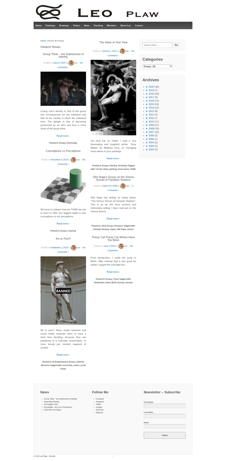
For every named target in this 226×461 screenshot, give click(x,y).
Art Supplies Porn (51, 404)
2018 (151, 93)
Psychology (72, 143)
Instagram (100, 402)
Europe (121, 282)
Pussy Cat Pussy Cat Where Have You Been (113, 239)
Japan (113, 229)
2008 (151, 128)
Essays (62, 143)
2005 (151, 139)
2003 (151, 146)
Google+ (99, 407)
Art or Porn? (63, 238)
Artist (103, 226)
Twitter (133, 169)
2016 (151, 100)
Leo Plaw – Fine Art (47, 456)
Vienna (130, 229)
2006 (151, 135)
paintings (113, 169)
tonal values (123, 169)
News (87, 25)
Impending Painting (51, 402)
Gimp (105, 169)
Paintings (50, 25)
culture (76, 365)
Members (111, 25)
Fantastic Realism (101, 229)
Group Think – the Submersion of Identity (63, 56)
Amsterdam (99, 282)
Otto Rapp (121, 229)
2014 (151, 107)
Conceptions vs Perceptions (63, 151)
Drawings (64, 25)
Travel (116, 279)
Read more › (63, 135)
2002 (151, 149)
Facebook (100, 399)
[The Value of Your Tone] (113, 97)
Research (118, 226)
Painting (113, 166)
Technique (122, 166)
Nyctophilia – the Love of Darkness (58, 407)
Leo (75, 63)
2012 (151, 114)
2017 (151, 97)
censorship (67, 365)
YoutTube (99, 410)
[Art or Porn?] (63, 290)
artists (108, 282)
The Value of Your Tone (113, 42)
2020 (151, 86)
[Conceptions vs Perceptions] (63, 186)
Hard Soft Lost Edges (52, 410)
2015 (151, 104)
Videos (76, 25)
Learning (72, 231)
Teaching (98, 25)
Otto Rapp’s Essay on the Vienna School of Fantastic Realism (113, 178)
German (129, 282)
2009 (151, 125)
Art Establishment (60, 362)
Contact (139, 25)
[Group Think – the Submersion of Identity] (63, 89)
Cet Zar (99, 169)
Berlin (114, 282)
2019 (151, 90)
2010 (151, 121)
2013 (151, 111)
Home (39, 25)
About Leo (125, 25)
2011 (151, 118)
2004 (151, 142)
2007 (151, 132)
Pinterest (99, 413)
